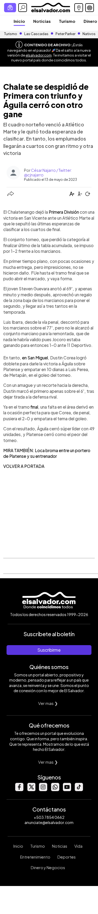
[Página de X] (31, 789)
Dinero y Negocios (48, 867)
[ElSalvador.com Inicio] (50, 7)
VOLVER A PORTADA (23, 466)
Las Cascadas (36, 34)
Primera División (64, 211)
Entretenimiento (35, 856)
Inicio (19, 21)
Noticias (42, 21)
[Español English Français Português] (89, 7)
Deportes (66, 856)
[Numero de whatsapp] (55, 789)
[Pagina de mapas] (78, 7)
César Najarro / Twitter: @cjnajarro (48, 172)
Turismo (67, 21)
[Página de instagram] (43, 789)
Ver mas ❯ (48, 703)
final (34, 406)
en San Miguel (35, 357)
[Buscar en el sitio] (22, 7)
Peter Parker (66, 34)
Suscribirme (49, 650)
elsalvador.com (39, 55)
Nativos (89, 34)
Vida (78, 846)
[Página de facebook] (19, 789)
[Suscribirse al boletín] (10, 7)
